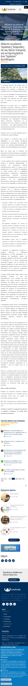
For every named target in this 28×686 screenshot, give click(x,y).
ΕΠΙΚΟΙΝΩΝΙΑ (7, 626)
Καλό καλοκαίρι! (14, 493)
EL (23, 1)
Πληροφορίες (4, 657)
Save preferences (6, 679)
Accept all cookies (6, 683)
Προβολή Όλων (13, 540)
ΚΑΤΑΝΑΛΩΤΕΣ (7, 621)
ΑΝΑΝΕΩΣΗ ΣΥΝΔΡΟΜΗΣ (15, 4)
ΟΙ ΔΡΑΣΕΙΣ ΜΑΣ (16, 38)
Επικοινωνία (12, 579)
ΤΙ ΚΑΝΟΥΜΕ (7, 619)
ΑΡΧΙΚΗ (5, 614)
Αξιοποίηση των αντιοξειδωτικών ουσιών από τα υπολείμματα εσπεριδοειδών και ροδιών (15, 452)
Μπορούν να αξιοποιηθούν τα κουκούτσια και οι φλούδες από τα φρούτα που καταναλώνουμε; (15, 432)
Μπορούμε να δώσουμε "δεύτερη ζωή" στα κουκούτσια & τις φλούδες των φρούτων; (18, 518)
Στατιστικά (5, 670)
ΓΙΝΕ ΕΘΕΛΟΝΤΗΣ (17, 1)
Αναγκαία (4, 659)
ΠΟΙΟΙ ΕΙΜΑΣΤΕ (7, 616)
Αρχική (9, 38)
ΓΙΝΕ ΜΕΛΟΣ (9, 1)
